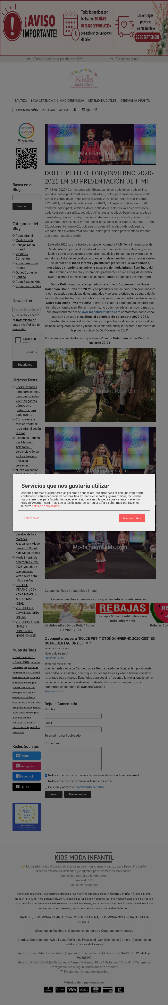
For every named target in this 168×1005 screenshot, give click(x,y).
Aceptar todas (132, 518)
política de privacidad (45, 506)
